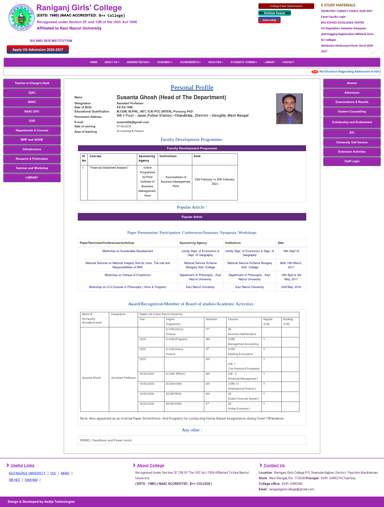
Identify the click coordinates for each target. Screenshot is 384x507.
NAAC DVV (31, 111)
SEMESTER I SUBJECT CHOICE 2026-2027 (346, 11)
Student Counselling (352, 111)
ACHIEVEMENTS (189, 62)
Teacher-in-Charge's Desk (32, 83)
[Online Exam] (274, 13)
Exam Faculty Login (333, 17)
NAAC (32, 102)
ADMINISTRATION (137, 62)
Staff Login (352, 161)
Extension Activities (352, 151)
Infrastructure (32, 149)
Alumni (352, 83)
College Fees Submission (286, 6)
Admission (351, 92)
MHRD (65, 473)
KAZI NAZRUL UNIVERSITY (27, 473)
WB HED (14, 480)
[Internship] (269, 20)
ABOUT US (111, 62)
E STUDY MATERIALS (338, 5)
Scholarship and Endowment (352, 122)
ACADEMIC (164, 62)
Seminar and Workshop (32, 168)
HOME (93, 62)
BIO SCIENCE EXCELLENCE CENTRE (342, 22)
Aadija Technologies (59, 501)
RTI (352, 132)
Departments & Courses (32, 130)
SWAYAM (31, 480)
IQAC (32, 92)
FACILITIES (214, 62)
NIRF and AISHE (32, 139)
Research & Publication (32, 158)
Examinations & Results (352, 102)
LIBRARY (270, 62)
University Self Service (352, 142)
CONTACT (288, 62)
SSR (32, 120)
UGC (53, 473)
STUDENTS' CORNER (243, 62)
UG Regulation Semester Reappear (343, 28)
